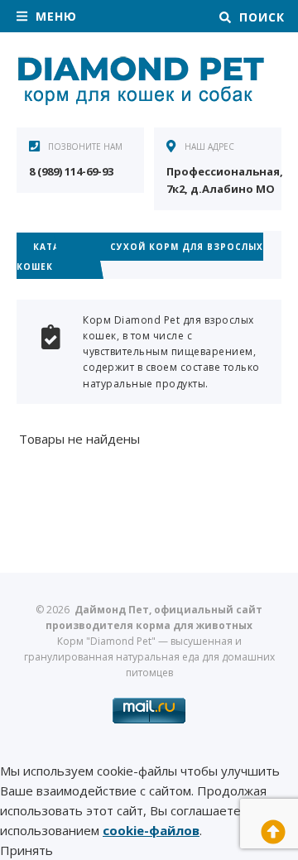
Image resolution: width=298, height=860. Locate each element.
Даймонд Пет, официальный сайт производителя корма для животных (141, 82)
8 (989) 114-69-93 (71, 171)
